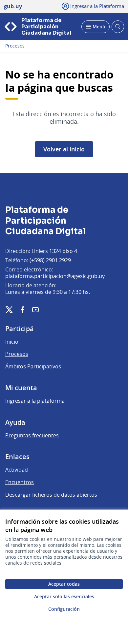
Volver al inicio (64, 149)
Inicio (11, 341)
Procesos (15, 46)
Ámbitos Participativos (33, 366)
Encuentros (19, 482)
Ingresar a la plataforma (35, 400)
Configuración (64, 609)
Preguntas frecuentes (32, 435)
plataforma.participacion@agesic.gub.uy (55, 276)
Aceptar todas (64, 584)
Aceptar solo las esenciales (64, 596)
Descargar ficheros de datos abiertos (51, 494)
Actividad (16, 469)
